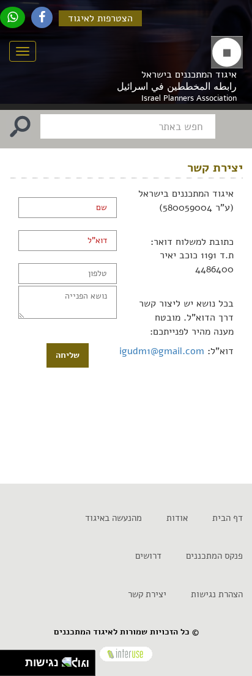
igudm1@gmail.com (161, 351)
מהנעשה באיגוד (113, 518)
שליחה (68, 355)
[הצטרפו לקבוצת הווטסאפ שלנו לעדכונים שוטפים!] (12, 17)
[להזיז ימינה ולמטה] (16, 666)
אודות (177, 518)
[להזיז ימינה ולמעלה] (16, 659)
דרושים (148, 556)
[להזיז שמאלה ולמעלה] (9, 659)
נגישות (39, 662)
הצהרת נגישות (217, 594)
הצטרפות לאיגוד (100, 18)
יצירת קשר (147, 594)
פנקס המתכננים (214, 556)
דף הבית (227, 518)
